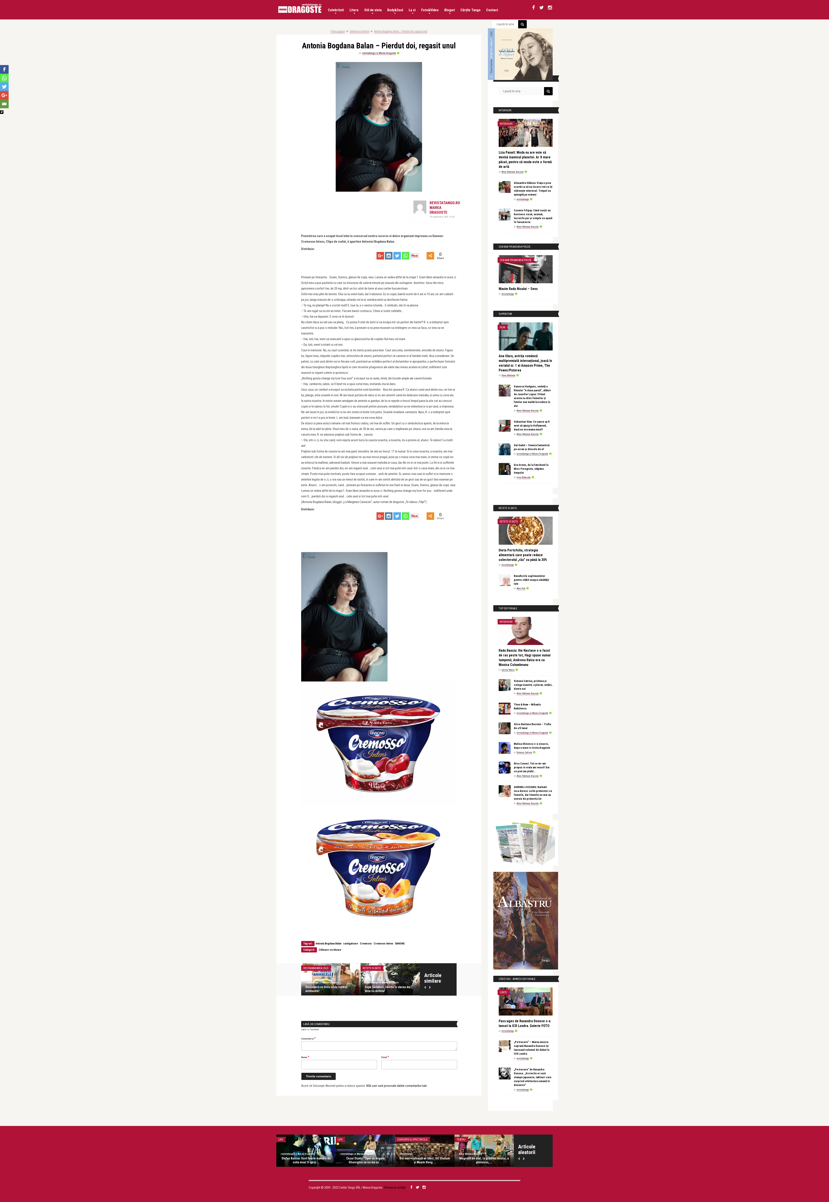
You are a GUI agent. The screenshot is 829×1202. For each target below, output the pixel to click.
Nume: (305, 1057)
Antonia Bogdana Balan (328, 943)
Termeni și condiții (395, 1187)
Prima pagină (338, 31)
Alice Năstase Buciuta (513, 171)
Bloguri (449, 10)
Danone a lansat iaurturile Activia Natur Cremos (327, 989)
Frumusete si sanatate (317, 968)
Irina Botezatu (524, 477)
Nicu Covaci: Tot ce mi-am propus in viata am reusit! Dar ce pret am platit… (532, 767)
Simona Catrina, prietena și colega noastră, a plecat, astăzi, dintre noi (533, 684)
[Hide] (1, 112)
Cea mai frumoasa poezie (516, 260)
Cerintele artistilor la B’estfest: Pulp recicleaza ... (424, 1160)
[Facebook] (4, 69)
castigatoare (350, 943)
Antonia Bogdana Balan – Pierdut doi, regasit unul (400, 31)
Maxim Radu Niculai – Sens (518, 289)
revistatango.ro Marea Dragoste (379, 53)
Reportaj (403, 1139)
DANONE (400, 943)
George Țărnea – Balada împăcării (306, 1158)
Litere (354, 10)
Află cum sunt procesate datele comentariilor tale (396, 1085)
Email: (385, 1057)
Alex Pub (521, 588)
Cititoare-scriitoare (359, 31)
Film (502, 327)
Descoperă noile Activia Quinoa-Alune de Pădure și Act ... (390, 989)
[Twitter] (397, 256)
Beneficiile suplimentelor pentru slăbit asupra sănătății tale (531, 579)
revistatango (523, 199)
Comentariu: (308, 1038)
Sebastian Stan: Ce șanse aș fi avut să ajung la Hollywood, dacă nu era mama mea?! (532, 425)
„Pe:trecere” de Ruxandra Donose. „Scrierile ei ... (365, 1160)
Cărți (503, 992)
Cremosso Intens (383, 943)
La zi (412, 10)
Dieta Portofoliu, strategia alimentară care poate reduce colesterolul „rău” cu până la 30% (523, 555)
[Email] (4, 104)
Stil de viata (373, 10)
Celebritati (336, 10)
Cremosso (366, 943)
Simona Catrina (524, 752)
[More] (430, 256)
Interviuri (506, 123)
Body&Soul (395, 10)
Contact (492, 10)
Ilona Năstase (508, 375)
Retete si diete (372, 968)
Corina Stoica (508, 670)
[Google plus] (380, 256)
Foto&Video (430, 10)
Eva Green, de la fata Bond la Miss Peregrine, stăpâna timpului (531, 468)
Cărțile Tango (470, 10)
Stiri (459, 1139)
